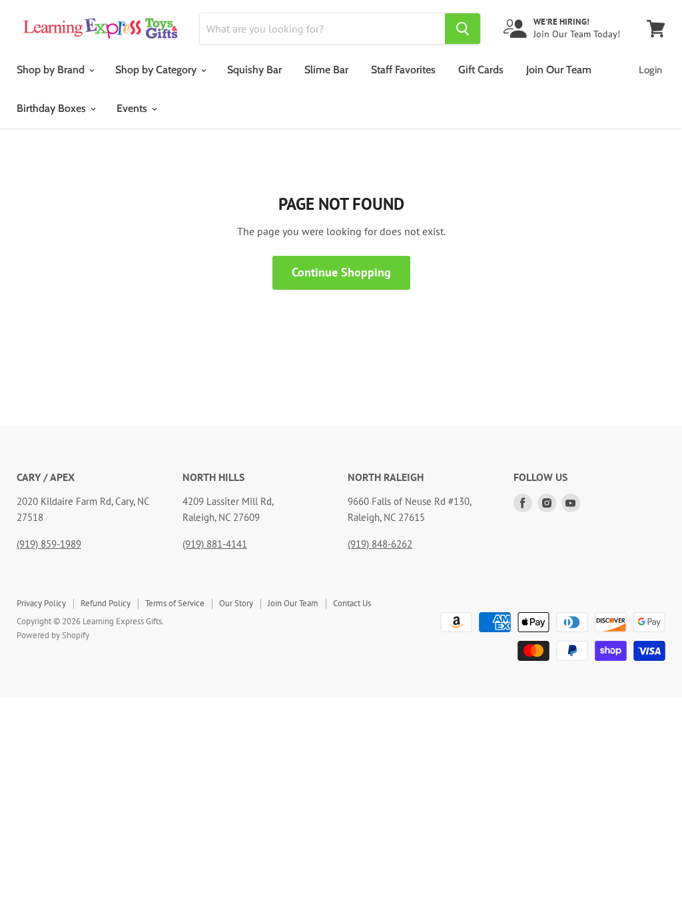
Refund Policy (106, 603)
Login (650, 70)
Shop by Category (157, 69)
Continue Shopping (341, 272)
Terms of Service (174, 603)
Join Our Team (558, 69)
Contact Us (352, 603)
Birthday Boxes (53, 108)
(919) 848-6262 (380, 544)
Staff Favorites (403, 69)
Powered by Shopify (53, 635)
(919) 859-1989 (49, 544)
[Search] (462, 28)
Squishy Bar (254, 69)
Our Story (236, 603)
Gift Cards (481, 69)
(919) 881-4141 (214, 544)
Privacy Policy (41, 603)
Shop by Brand (52, 69)
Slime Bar (326, 69)
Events (133, 108)
